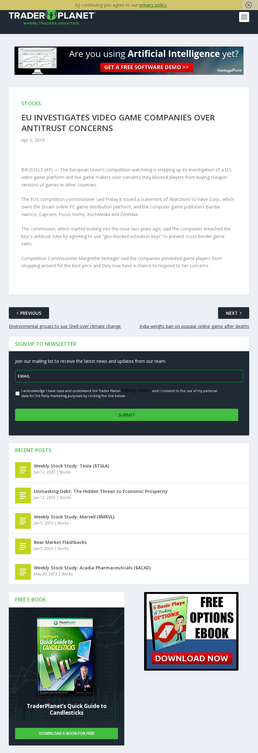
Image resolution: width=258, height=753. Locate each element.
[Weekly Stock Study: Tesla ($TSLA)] (23, 470)
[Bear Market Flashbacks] (23, 546)
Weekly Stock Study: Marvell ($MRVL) (74, 517)
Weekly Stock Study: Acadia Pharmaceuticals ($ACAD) (92, 568)
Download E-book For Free (66, 733)
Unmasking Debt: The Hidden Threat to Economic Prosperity (101, 491)
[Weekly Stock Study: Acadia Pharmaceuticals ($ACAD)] (23, 572)
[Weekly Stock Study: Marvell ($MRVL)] (23, 521)
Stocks (65, 472)
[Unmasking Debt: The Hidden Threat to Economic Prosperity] (23, 495)
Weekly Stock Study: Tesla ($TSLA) (71, 466)
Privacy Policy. (136, 390)
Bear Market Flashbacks (60, 542)
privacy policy (152, 5)
